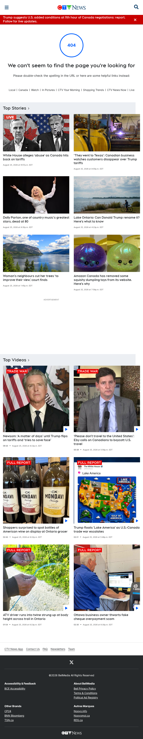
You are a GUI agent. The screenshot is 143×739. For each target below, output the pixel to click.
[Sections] (6, 7)
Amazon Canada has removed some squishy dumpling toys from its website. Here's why (103, 280)
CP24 (7, 711)
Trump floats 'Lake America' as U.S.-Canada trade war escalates (107, 529)
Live (131, 89)
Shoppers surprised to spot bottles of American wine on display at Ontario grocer (35, 529)
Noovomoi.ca (82, 715)
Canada (23, 89)
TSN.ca (9, 720)
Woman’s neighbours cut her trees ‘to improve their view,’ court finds (30, 278)
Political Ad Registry (86, 697)
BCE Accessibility (14, 688)
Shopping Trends (93, 89)
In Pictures (48, 89)
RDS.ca (78, 720)
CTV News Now (116, 89)
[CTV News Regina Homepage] (72, 7)
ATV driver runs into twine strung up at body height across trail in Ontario (35, 617)
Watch (35, 89)
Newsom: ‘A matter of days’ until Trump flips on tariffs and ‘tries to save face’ (35, 438)
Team (71, 649)
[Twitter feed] (71, 662)
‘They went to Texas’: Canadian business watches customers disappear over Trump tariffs (105, 159)
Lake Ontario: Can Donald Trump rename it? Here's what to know (106, 219)
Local (12, 89)
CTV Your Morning (69, 89)
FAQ (45, 649)
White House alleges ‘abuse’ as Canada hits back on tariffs (36, 157)
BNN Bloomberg (14, 715)
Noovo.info (80, 711)
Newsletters (58, 649)
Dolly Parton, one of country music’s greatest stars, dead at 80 (36, 219)
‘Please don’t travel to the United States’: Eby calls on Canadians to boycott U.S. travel (104, 440)
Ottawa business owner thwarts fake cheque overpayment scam (101, 617)
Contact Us (33, 649)
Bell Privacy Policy (85, 688)
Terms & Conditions (85, 693)
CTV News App (13, 649)
